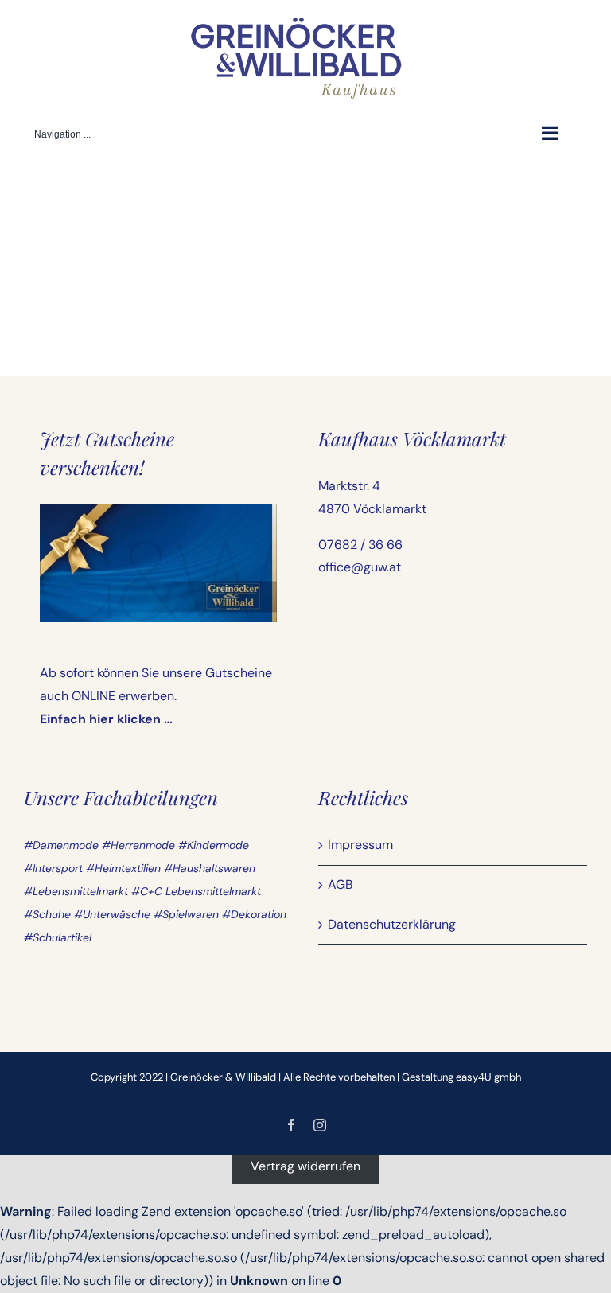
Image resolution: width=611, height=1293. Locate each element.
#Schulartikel (57, 937)
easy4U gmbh (488, 1077)
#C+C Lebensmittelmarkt (196, 891)
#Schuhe (47, 914)
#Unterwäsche (112, 914)
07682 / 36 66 (360, 544)
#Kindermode (213, 845)
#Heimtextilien (123, 868)
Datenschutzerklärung (392, 924)
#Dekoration (254, 914)
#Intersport (53, 868)
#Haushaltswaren (209, 868)
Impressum (360, 844)
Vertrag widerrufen (305, 1166)
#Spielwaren (186, 914)
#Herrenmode (138, 845)
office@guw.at (359, 567)
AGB (340, 884)
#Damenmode (61, 845)
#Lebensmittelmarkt (76, 891)
